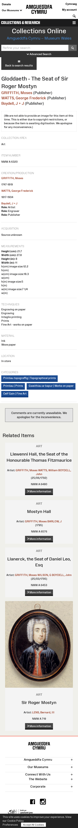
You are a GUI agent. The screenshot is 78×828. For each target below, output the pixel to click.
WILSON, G (44, 574)
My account (69, 9)
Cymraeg (71, 3)
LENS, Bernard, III (43, 712)
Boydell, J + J (12, 103)
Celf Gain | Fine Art (14, 393)
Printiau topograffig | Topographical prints (29, 378)
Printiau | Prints (13, 385)
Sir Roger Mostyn (39, 702)
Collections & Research (20, 22)
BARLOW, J (54, 521)
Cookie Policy (15, 820)
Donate (6, 4)
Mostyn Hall (39, 511)
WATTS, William (48, 470)
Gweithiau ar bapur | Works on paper (51, 385)
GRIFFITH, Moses (16, 93)
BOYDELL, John (62, 574)
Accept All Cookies (33, 824)
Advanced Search (40, 54)
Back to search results (19, 65)
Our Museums (11, 10)
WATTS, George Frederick (23, 98)
